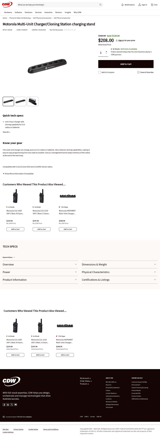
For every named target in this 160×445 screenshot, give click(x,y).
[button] (154, 5)
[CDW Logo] (6, 5)
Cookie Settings (8, 432)
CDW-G (86, 416)
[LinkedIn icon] (8, 405)
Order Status (85, 381)
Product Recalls (136, 390)
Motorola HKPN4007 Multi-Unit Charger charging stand (64, 341)
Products (83, 384)
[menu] (128, 5)
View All (6, 132)
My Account (84, 378)
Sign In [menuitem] (144, 5)
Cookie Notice (33, 429)
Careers (108, 390)
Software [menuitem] (18, 12)
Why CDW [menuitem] (77, 12)
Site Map (6, 429)
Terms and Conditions (50, 429)
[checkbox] (99, 72)
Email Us (29, 417)
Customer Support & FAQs (139, 382)
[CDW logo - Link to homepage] (6, 5)
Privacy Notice (18, 429)
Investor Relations (111, 393)
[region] (80, 212)
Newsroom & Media (111, 402)
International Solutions (113, 396)
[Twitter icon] (11, 405)
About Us (108, 385)
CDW (81, 416)
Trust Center (109, 407)
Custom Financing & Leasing (140, 387)
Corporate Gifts (136, 393)
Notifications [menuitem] (130, 5)
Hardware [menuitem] (8, 12)
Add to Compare (108, 72)
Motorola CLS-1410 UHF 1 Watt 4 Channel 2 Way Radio (15, 341)
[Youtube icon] (15, 405)
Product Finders (136, 396)
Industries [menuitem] (48, 12)
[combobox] (56, 5)
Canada (92, 416)
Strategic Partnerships (112, 404)
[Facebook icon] (4, 405)
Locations (109, 399)
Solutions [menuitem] (28, 12)
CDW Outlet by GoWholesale (140, 399)
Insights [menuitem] (68, 12)
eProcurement (136, 385)
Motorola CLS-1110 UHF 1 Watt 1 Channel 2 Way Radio (40, 341)
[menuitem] (122, 5)
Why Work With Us (111, 382)
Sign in (121, 40)
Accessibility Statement (112, 387)
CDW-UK (99, 416)
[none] (8, 12)
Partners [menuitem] (58, 12)
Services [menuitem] (38, 12)
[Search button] (100, 5)
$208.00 (106, 40)
